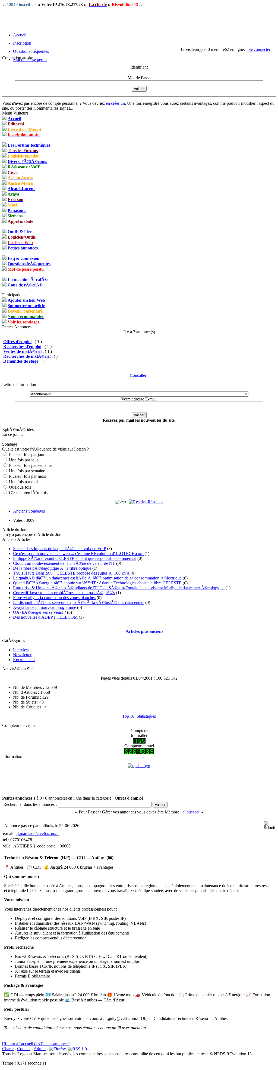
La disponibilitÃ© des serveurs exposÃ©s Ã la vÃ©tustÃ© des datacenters (78, 602)
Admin (40, 1048)
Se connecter (259, 49)
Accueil (19, 35)
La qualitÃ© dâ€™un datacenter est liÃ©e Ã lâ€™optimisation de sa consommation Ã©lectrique (97, 578)
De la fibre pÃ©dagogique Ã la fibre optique (52, 568)
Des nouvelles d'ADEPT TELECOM (45, 617)
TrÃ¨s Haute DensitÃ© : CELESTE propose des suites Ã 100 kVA (71, 573)
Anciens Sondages (29, 511)
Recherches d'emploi (22, 346)
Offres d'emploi (17, 341)
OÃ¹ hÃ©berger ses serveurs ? (39, 612)
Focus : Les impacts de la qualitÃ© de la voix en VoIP (59, 548)
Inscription (22, 43)
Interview (21, 649)
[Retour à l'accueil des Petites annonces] (36, 1043)
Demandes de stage (20, 361)
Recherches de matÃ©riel (26, 356)
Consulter (138, 375)
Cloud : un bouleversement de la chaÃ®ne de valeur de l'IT (64, 563)
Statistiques (146, 716)
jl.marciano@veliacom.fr (38, 833)
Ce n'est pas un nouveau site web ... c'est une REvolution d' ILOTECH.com (78, 553)
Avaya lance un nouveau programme (44, 607)
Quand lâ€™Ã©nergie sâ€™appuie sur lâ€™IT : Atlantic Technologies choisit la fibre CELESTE (97, 583)
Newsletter (22, 654)
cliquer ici (190, 812)
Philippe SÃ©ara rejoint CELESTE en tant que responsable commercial (74, 558)
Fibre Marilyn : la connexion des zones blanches (54, 597)
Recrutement (24, 659)
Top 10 (128, 716)
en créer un (115, 103)
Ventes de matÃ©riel (22, 351)
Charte (8, 1048)
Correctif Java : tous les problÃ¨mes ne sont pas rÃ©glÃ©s (64, 592)
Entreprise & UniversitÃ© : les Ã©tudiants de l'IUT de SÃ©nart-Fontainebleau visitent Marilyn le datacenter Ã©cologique (119, 587)
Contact (23, 1048)
